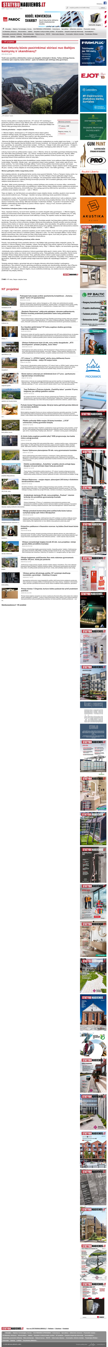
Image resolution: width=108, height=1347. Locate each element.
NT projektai (59, 31)
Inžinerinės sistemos (76, 29)
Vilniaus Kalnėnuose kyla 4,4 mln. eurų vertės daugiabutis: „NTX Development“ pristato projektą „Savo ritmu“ (47, 343)
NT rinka (9, 279)
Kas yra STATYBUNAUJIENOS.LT (37, 1328)
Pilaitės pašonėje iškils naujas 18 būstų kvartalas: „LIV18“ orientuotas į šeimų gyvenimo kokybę (46, 421)
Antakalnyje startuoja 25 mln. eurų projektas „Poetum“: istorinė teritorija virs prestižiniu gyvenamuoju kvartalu (49, 496)
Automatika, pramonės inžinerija (12, 34)
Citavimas (58, 1328)
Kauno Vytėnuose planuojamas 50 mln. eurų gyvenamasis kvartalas (50, 450)
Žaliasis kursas (40, 34)
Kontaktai (66, 1328)
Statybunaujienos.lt (9, 605)
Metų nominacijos (28, 34)
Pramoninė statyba (89, 29)
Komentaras (56, 29)
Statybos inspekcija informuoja (74, 31)
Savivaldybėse (89, 31)
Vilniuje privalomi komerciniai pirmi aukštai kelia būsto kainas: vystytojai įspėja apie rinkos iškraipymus (47, 512)
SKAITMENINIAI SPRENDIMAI (42, 29)
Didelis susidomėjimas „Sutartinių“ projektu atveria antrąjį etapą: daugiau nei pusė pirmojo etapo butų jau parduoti (49, 465)
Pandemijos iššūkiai (91, 34)
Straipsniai (62, 128)
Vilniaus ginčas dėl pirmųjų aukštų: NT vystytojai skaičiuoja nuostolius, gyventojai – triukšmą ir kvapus (46, 574)
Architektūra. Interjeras (10, 31)
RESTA (48, 34)
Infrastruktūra (22, 31)
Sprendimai (64, 29)
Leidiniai (18, 36)
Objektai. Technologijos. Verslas (22, 29)
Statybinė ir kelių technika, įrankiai (44, 31)
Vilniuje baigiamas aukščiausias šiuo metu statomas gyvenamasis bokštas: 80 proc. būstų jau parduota (47, 558)
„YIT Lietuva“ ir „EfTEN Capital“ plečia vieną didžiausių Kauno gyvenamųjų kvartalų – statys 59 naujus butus (45, 359)
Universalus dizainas (58, 34)
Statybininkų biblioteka (29, 36)
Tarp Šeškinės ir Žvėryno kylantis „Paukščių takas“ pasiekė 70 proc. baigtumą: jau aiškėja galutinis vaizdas (51, 390)
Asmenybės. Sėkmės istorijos (75, 34)
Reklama (99, 4)
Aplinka (30, 31)
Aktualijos (8, 29)
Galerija (12, 36)
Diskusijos (6, 36)
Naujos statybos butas (20, 279)
